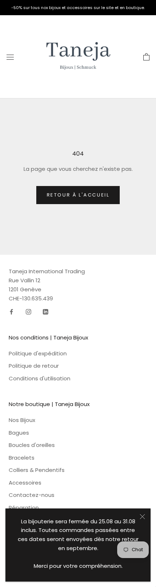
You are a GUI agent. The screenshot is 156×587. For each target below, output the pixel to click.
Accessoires (25, 482)
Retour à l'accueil (78, 194)
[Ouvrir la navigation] (10, 57)
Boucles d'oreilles (32, 445)
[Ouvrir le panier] (146, 56)
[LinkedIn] (45, 311)
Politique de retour (34, 365)
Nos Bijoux (22, 420)
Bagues (19, 432)
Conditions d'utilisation (39, 378)
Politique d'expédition (38, 353)
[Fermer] (142, 516)
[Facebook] (11, 311)
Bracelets (21, 457)
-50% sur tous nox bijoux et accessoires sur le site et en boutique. (78, 7)
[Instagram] (28, 311)
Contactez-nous (31, 495)
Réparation (24, 507)
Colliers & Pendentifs (37, 470)
